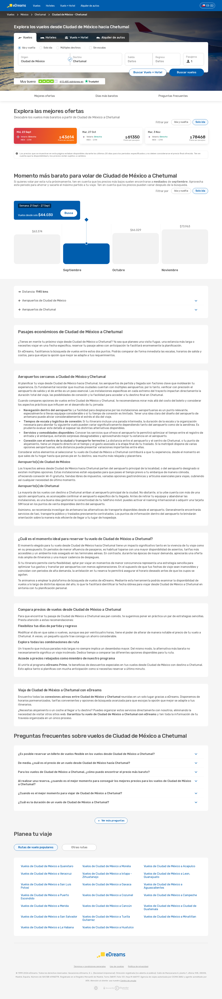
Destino (77, 57)
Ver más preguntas (113, 820)
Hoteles (50, 5)
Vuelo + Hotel (67, 5)
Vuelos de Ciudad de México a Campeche (170, 895)
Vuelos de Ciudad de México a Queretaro (47, 866)
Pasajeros (191, 56)
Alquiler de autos (90, 5)
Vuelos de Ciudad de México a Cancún (107, 906)
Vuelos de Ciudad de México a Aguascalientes (163, 886)
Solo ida (200, 122)
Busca (69, 213)
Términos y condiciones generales (90, 966)
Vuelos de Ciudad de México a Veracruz (46, 873)
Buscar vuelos (186, 72)
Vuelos (36, 5)
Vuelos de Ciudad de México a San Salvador (49, 916)
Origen (24, 57)
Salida (131, 57)
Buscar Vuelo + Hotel (147, 72)
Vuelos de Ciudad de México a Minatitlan (170, 916)
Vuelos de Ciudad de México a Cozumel (107, 895)
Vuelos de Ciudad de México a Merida (45, 906)
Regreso (160, 57)
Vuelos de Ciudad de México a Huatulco (108, 927)
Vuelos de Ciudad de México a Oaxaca (106, 884)
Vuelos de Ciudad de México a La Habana (47, 927)
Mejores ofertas (44, 96)
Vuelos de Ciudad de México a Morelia (106, 866)
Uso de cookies (117, 966)
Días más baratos (107, 96)
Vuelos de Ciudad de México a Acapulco (169, 866)
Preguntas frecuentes (173, 96)
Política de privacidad (138, 966)
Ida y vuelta (181, 122)
